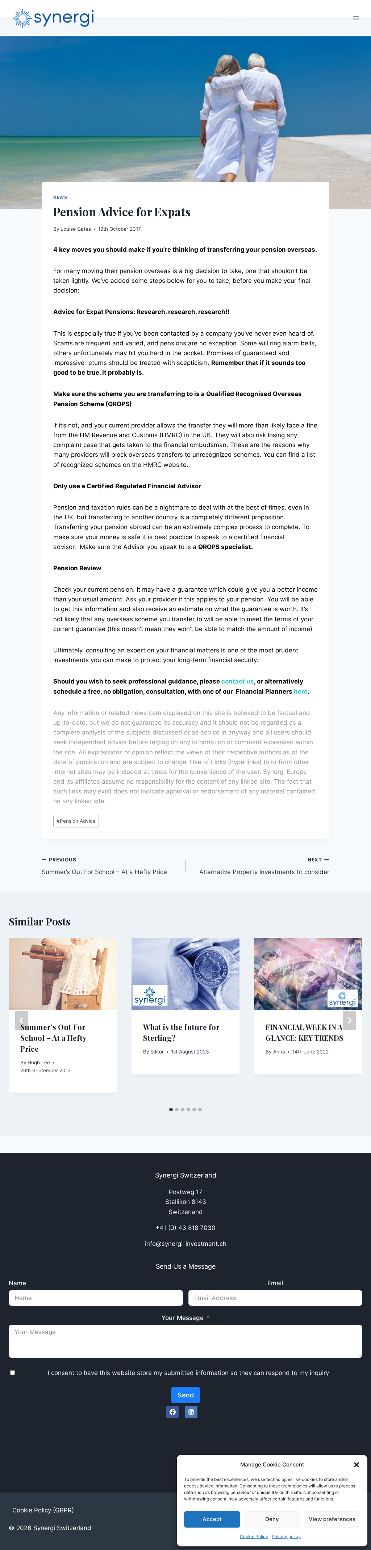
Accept (212, 1519)
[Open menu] (355, 18)
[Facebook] (172, 1412)
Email (275, 1283)
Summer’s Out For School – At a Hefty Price (104, 866)
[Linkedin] (191, 1412)
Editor (157, 1052)
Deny (272, 1519)
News (60, 197)
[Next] (349, 1020)
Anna (279, 1052)
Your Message (183, 1317)
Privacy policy (286, 1536)
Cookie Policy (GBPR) (43, 1510)
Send (186, 1395)
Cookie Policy (254, 1536)
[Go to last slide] (21, 1020)
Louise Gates (76, 229)
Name (17, 1283)
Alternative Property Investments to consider (264, 866)
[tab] (171, 1109)
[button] (356, 1464)
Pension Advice (76, 821)
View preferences (332, 1519)
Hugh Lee (39, 1062)
